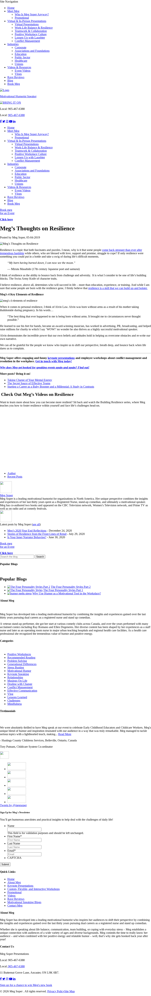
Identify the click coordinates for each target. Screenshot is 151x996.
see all (36, 524)
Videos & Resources (19, 67)
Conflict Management (27, 40)
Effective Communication (22, 690)
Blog (10, 80)
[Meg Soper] (6, 492)
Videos (11, 895)
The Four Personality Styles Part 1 (63, 590)
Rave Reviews (15, 77)
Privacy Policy (55, 991)
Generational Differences (21, 664)
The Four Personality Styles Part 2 (71, 586)
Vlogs (18, 73)
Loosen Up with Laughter (30, 37)
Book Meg (13, 83)
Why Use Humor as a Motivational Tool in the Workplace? (66, 593)
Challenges (13, 700)
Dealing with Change (19, 684)
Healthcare (21, 60)
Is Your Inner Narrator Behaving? (26, 537)
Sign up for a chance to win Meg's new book (26, 985)
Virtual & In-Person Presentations (26, 21)
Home (11, 7)
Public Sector (22, 57)
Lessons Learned (17, 697)
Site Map (69, 991)
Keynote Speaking (18, 674)
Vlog (10, 693)
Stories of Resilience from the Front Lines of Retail (36, 533)
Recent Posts (14, 476)
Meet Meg (13, 11)
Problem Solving (17, 660)
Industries (13, 44)
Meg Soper (6, 495)
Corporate (20, 47)
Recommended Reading (21, 657)
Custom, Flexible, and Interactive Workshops (33, 889)
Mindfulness (14, 703)
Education (21, 54)
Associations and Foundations (32, 50)
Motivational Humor (19, 670)
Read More (64, 734)
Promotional (22, 17)
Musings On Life (17, 680)
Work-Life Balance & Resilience (34, 27)
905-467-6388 (16, 115)
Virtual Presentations (27, 24)
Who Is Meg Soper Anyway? (32, 14)
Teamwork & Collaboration (31, 31)
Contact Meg (14, 905)
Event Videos (22, 70)
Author (11, 473)
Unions (19, 64)
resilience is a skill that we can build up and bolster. (118, 288)
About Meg (14, 882)
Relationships (15, 677)
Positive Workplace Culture (31, 34)
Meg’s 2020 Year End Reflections (26, 530)
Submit (5, 864)
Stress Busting (15, 667)
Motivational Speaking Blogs (24, 902)
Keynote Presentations (20, 885)
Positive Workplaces (19, 654)
